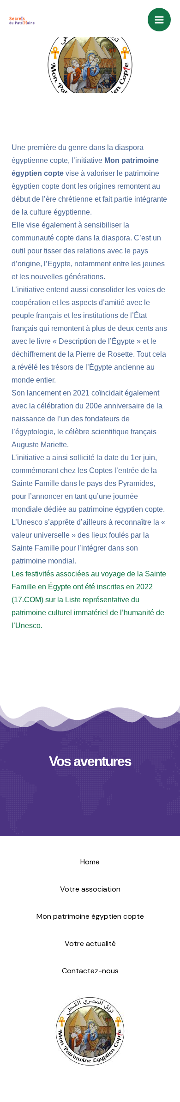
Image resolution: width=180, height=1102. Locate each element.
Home (90, 862)
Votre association (90, 889)
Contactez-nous (90, 971)
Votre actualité (90, 943)
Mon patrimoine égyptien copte (90, 916)
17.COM (27, 600)
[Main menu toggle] (159, 19)
